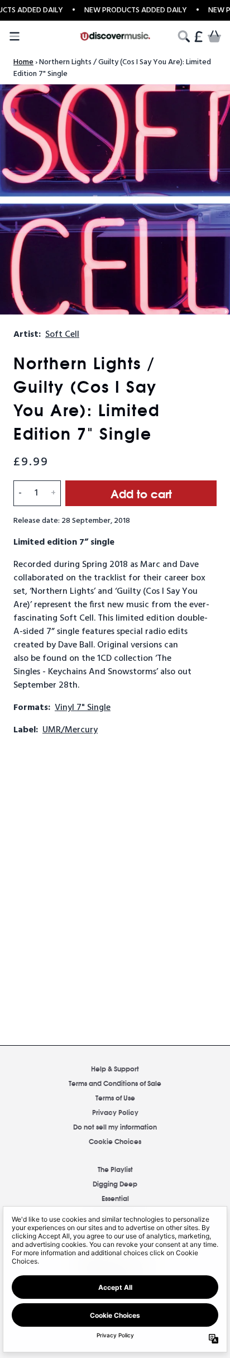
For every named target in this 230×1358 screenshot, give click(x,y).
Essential (115, 1198)
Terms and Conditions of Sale (115, 1083)
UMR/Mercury (70, 730)
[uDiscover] (115, 36)
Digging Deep (115, 1183)
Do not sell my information (115, 1126)
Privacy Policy (115, 1112)
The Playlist (115, 1169)
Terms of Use (115, 1097)
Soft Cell (62, 334)
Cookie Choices (115, 1141)
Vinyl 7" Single (83, 708)
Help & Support (115, 1068)
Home (23, 62)
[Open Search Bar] (183, 36)
